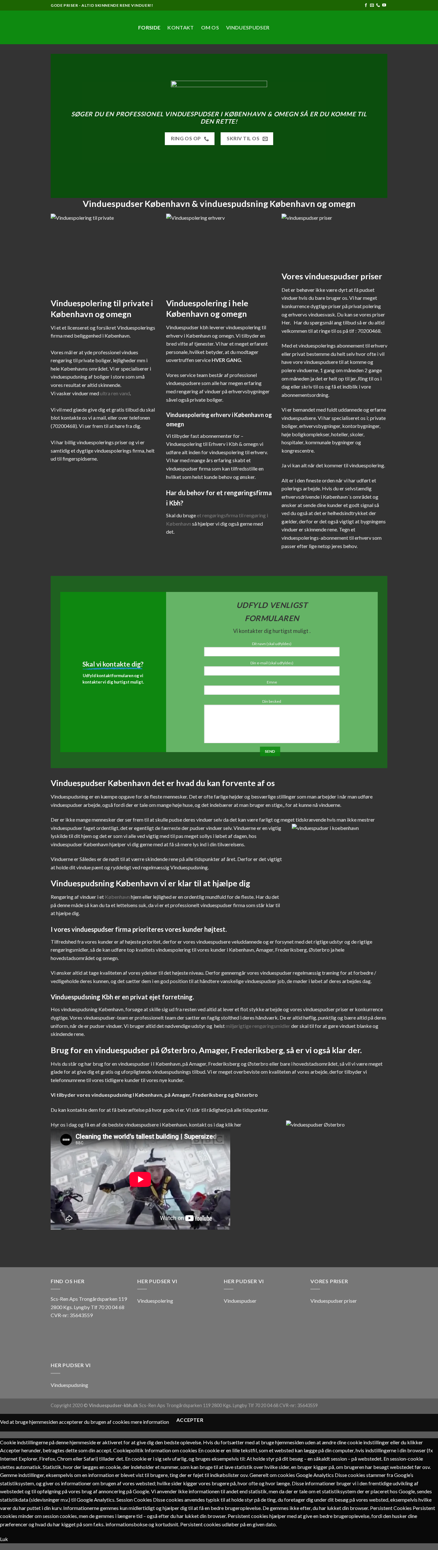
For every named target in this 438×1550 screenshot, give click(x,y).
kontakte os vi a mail (83, 417)
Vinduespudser (247, 27)
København (117, 897)
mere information (150, 1422)
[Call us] (378, 5)
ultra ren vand (115, 393)
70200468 (63, 426)
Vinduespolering (155, 1301)
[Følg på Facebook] (366, 5)
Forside (149, 27)
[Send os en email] (372, 5)
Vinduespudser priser (333, 1301)
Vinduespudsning (69, 1385)
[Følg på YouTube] (384, 5)
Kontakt (180, 27)
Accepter (190, 1420)
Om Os (210, 27)
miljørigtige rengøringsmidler (258, 1026)
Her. (286, 322)
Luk (4, 1539)
